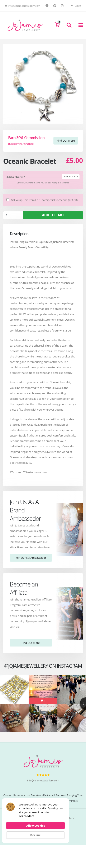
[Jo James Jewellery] (25, 25)
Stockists (36, 795)
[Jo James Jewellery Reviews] (43, 775)
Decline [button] (35, 835)
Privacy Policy (70, 800)
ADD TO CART (53, 215)
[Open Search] (67, 25)
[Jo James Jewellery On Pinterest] (55, 6)
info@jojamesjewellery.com (43, 780)
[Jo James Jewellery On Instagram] (62, 6)
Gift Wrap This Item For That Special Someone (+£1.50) (44, 200)
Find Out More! (31, 643)
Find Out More (66, 140)
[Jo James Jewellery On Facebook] (47, 6)
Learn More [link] (26, 816)
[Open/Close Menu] (79, 25)
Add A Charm (70, 176)
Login (77, 5)
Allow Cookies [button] (35, 825)
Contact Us (9, 795)
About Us (23, 795)
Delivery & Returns (54, 795)
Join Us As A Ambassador (31, 557)
